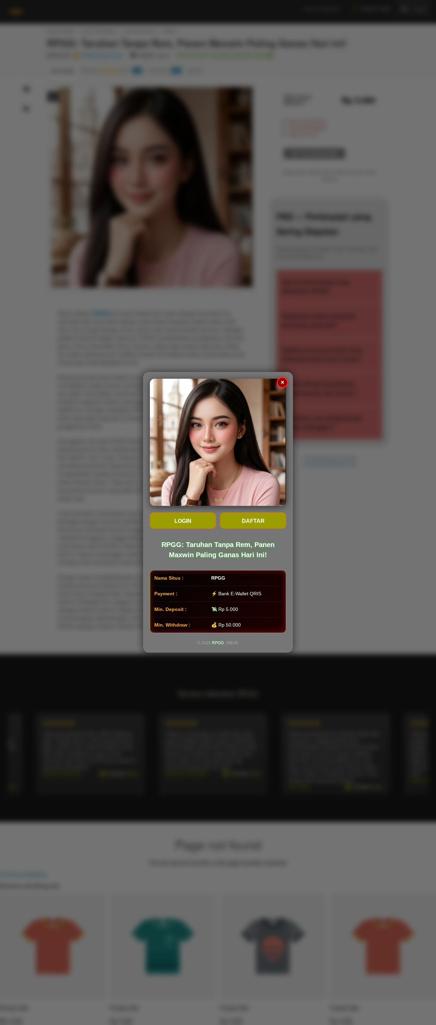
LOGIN (182, 521)
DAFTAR (253, 521)
